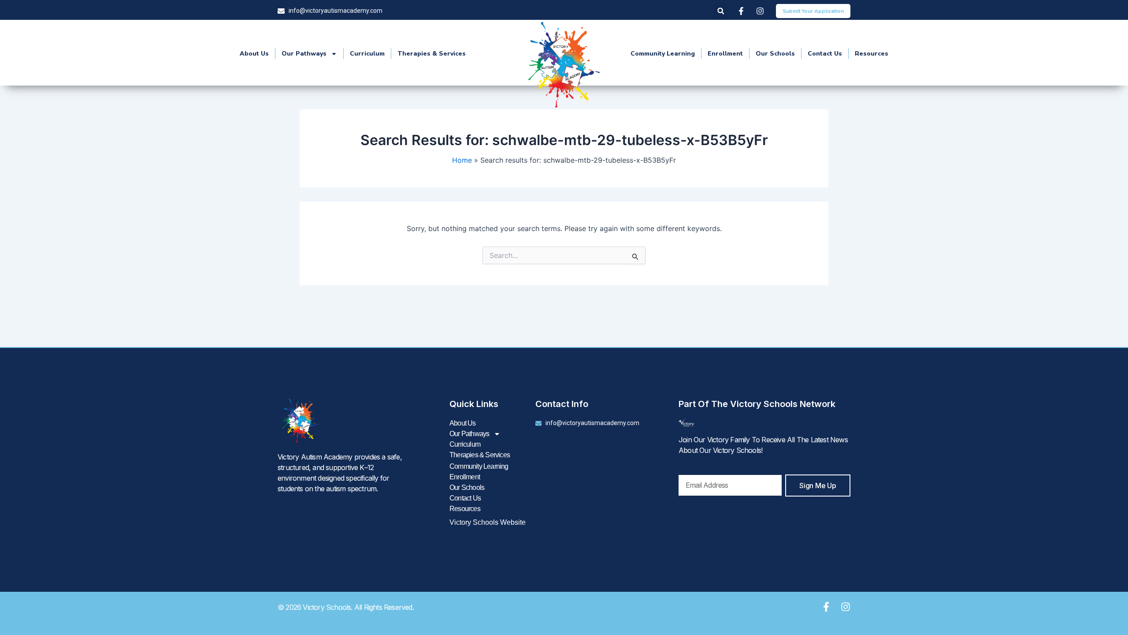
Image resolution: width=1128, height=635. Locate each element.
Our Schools (775, 53)
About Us (254, 53)
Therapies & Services (431, 53)
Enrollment (725, 53)
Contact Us (825, 53)
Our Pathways (304, 53)
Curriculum (367, 53)
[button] (720, 11)
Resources (871, 53)
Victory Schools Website (487, 522)
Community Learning (663, 53)
